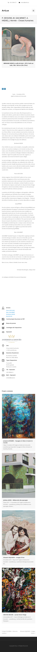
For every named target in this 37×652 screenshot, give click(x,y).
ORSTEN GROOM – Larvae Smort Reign (14, 615)
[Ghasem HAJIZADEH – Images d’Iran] (18, 532)
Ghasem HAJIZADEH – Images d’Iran (13, 557)
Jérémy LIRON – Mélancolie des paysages (15, 500)
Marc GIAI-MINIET (10, 312)
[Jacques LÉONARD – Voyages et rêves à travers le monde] (18, 416)
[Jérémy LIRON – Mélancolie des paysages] (18, 475)
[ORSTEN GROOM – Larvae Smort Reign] (18, 590)
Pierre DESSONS (10, 310)
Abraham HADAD (10, 314)
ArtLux (5, 10)
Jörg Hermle (9, 316)
